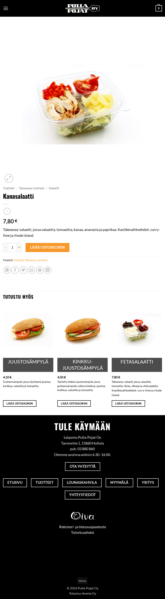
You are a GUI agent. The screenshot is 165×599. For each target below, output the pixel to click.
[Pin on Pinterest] (39, 270)
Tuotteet (9, 188)
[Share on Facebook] (15, 270)
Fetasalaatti (137, 361)
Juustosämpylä (28, 361)
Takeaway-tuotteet (31, 188)
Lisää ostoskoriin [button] (19, 403)
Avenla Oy (89, 593)
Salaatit (54, 188)
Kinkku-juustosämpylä (82, 364)
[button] (5, 8)
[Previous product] (7, 211)
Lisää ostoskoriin (47, 247)
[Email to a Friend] (31, 270)
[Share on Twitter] (23, 270)
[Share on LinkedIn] (48, 270)
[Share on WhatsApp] (7, 270)
